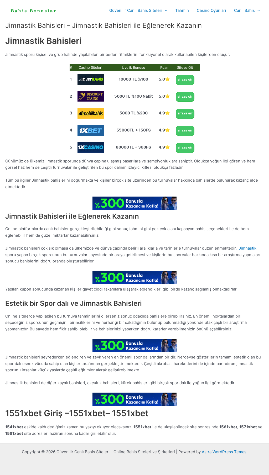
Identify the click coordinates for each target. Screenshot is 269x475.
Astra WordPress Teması (224, 451)
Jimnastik (247, 248)
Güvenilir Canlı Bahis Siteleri (135, 10)
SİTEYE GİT (185, 79)
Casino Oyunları (211, 10)
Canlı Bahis (244, 10)
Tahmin (182, 10)
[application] (164, 10)
